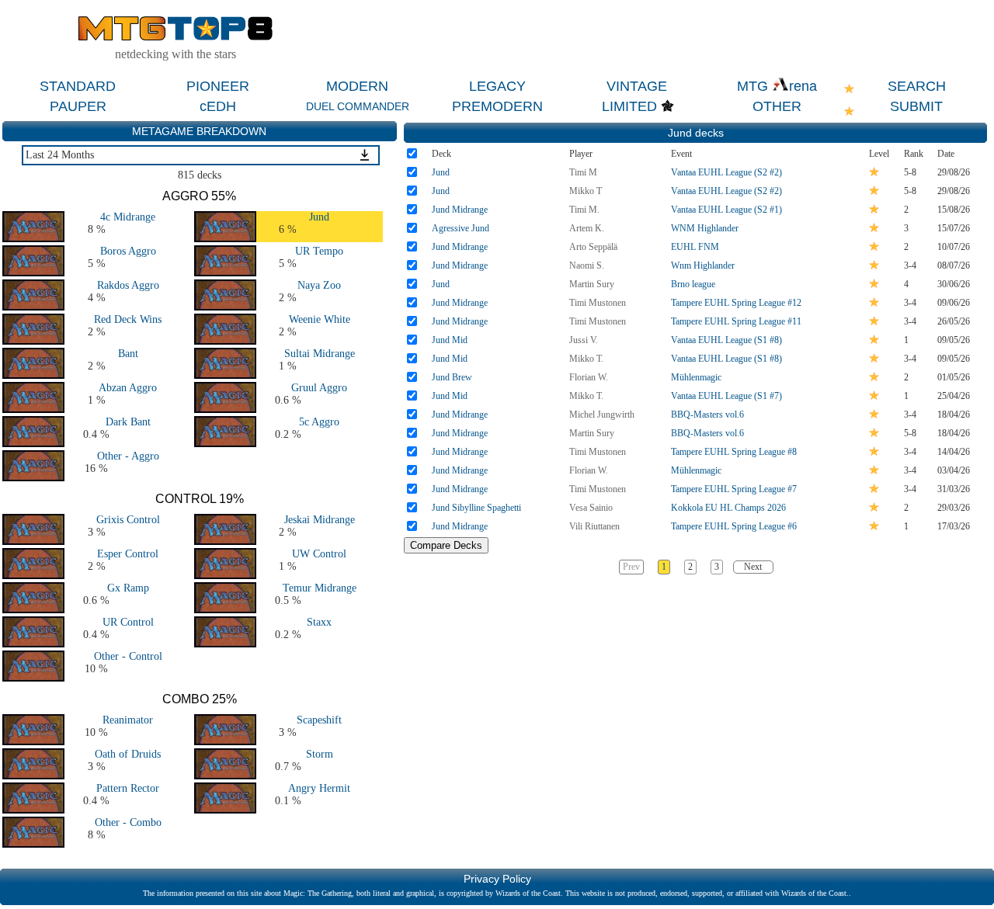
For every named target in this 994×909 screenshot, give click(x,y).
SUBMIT (916, 106)
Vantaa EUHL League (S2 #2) (726, 172)
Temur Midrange (319, 588)
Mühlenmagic (696, 377)
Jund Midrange (460, 209)
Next (753, 566)
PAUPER (78, 106)
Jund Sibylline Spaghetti (476, 507)
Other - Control (128, 656)
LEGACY (497, 86)
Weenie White (319, 319)
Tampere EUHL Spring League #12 (736, 302)
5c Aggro (319, 422)
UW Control (319, 554)
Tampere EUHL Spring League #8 (734, 451)
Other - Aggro (128, 456)
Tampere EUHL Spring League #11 (736, 321)
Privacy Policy (497, 879)
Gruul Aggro (319, 388)
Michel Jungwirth (601, 414)
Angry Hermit (319, 788)
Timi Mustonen (597, 302)
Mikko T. (586, 358)
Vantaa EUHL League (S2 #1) (726, 209)
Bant (128, 353)
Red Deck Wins (128, 319)
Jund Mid (449, 340)
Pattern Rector (127, 788)
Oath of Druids (128, 754)
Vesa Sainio (591, 507)
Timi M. (584, 209)
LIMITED (629, 106)
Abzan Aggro (128, 388)
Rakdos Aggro (128, 285)
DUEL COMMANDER (357, 106)
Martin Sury (591, 284)
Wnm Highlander (703, 265)
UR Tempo (319, 251)
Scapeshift (319, 720)
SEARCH (917, 86)
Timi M (583, 172)
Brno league (693, 284)
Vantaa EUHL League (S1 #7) (726, 395)
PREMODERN (497, 106)
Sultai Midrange (319, 353)
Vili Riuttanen (594, 526)
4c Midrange (127, 217)
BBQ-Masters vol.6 (707, 414)
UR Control (128, 622)
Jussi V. (583, 340)
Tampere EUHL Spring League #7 (734, 489)
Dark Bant (128, 422)
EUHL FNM (695, 246)
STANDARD (78, 86)
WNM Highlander (705, 228)
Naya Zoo (319, 285)
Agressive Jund (460, 228)
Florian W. (588, 377)
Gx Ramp (128, 588)
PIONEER (217, 86)
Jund (319, 217)
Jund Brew (452, 377)
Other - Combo (128, 822)
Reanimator (128, 720)
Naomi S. (586, 265)
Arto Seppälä (593, 246)
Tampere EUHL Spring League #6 (734, 526)
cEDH (218, 106)
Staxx (319, 622)
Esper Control (127, 554)
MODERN (357, 86)
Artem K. (586, 228)
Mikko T (585, 191)
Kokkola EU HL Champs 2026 (728, 507)
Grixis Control (128, 520)
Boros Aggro (128, 251)
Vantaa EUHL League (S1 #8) (726, 340)
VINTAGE (636, 86)
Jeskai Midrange (319, 520)
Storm (319, 754)
